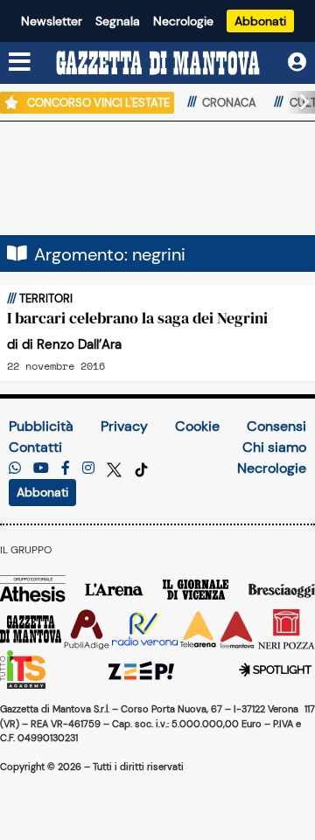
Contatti (35, 447)
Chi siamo (274, 447)
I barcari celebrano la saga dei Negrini (137, 318)
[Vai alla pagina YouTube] (41, 468)
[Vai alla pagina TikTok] (141, 468)
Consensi (276, 426)
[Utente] (297, 62)
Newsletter (51, 21)
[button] (297, 102)
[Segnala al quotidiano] (15, 468)
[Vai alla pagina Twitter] (116, 468)
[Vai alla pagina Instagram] (88, 468)
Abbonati (260, 21)
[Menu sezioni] (20, 63)
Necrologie (183, 21)
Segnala (117, 21)
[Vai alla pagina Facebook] (65, 468)
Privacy (124, 426)
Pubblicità (41, 426)
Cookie (197, 426)
